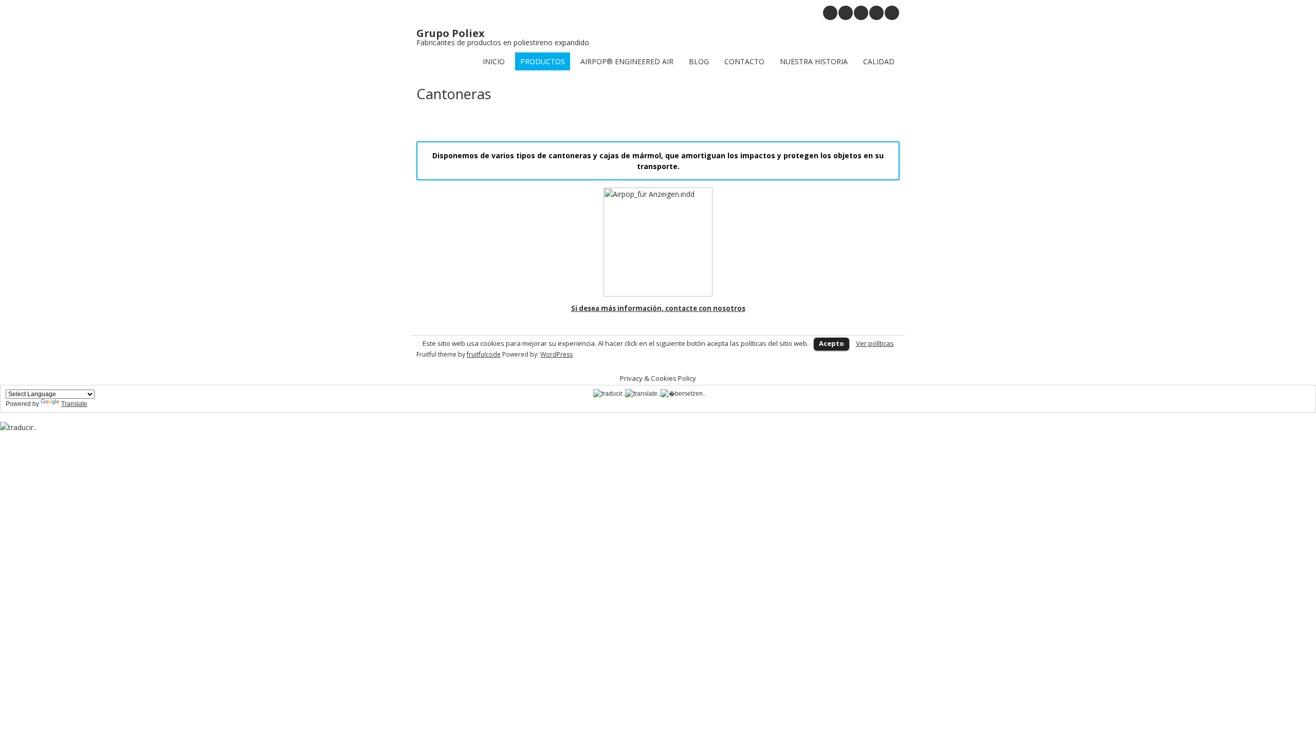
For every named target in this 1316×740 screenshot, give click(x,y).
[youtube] (845, 13)
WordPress (556, 354)
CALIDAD (878, 61)
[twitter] (876, 13)
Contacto (744, 61)
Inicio (494, 61)
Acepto (831, 343)
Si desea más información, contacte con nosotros (658, 308)
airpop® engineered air (626, 61)
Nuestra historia (814, 61)
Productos (542, 61)
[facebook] (892, 13)
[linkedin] (861, 13)
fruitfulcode (484, 354)
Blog (699, 61)
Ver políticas (875, 343)
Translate (74, 404)
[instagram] (830, 13)
